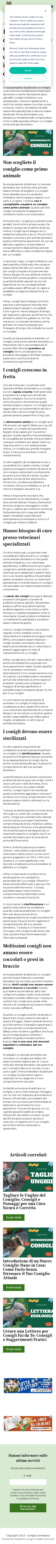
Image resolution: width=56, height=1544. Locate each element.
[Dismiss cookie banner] (46, 11)
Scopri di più (13, 1217)
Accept (28, 70)
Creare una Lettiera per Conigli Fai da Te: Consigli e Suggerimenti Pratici (27, 1335)
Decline (28, 78)
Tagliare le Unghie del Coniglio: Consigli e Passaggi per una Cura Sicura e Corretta (24, 1201)
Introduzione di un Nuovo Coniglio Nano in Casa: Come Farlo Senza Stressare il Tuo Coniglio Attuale (27, 1269)
